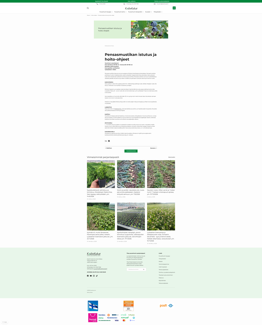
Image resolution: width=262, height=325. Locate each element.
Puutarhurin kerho (119, 12)
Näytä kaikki (171, 157)
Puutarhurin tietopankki (135, 12)
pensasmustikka (109, 45)
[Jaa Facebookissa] (108, 140)
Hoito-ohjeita (94, 15)
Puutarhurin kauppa (105, 12)
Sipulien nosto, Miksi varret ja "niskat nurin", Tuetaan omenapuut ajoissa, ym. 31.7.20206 (161, 192)
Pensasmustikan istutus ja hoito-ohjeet (106, 15)
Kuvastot (147, 12)
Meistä (160, 261)
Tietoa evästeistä (163, 283)
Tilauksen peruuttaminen (166, 275)
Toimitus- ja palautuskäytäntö (167, 272)
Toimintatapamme (164, 264)
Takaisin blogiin (131, 151)
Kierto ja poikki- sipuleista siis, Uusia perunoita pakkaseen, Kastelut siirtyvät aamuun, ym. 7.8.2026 (130, 192)
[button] (174, 7)
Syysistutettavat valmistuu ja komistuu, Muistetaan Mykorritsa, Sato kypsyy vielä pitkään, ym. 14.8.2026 (99, 193)
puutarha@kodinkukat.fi (100, 268)
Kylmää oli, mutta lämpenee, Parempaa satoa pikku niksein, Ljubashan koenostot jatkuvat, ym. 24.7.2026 (100, 236)
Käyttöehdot (162, 280)
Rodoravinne (117, 108)
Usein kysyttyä (163, 267)
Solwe (91, 292)
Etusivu (88, 15)
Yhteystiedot (157, 12)
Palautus (161, 277)
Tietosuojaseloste (163, 269)
